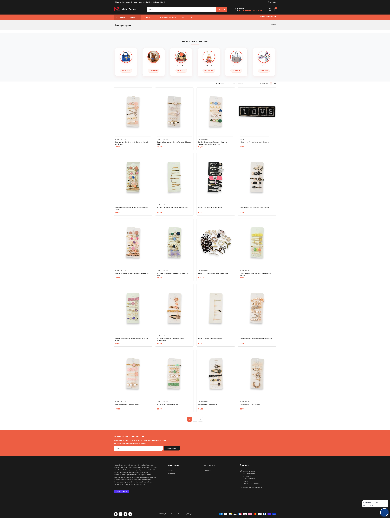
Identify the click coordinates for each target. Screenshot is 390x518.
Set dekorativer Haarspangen (250, 404)
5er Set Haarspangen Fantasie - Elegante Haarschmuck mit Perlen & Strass (212, 143)
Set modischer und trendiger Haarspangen (254, 207)
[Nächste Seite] (200, 419)
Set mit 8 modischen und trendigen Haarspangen (132, 273)
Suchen (221, 9)
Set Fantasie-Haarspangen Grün (168, 404)
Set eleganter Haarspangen (207, 404)
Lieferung (207, 470)
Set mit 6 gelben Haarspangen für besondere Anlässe (255, 274)
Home (273, 25)
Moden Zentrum (171, 514)
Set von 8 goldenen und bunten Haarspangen (172, 207)
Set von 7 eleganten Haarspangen (210, 207)
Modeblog (171, 474)
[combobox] (187, 9)
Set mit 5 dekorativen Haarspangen (210, 338)
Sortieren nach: (222, 84)
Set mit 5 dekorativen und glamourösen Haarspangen (170, 339)
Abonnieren (171, 448)
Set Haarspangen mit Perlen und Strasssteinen (256, 338)
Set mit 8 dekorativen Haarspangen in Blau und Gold (173, 274)
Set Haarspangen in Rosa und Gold (127, 404)
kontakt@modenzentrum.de (253, 487)
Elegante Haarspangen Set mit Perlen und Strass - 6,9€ (174, 143)
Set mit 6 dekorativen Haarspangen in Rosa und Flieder (131, 339)
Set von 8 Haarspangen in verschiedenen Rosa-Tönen (131, 208)
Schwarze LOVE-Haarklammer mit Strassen (254, 142)
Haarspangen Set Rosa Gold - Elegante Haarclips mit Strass (132, 143)
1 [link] (189, 419)
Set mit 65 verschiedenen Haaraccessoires (213, 273)
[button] (274, 9)
